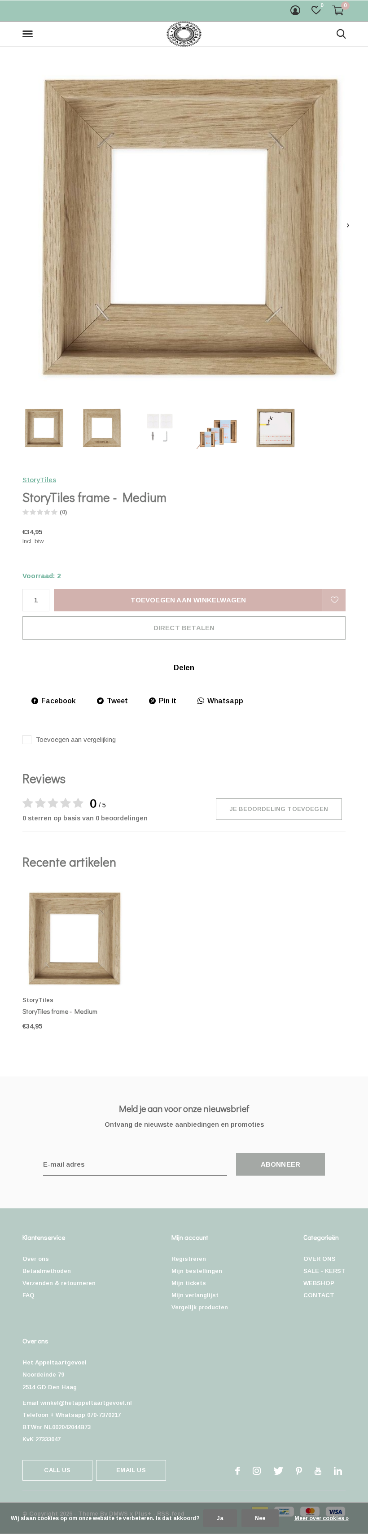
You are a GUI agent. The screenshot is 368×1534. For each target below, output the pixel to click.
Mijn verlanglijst (195, 1295)
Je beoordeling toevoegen (279, 809)
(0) (63, 512)
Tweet (117, 701)
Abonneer (281, 1164)
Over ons (35, 1258)
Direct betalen (184, 628)
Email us (130, 1470)
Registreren (188, 1258)
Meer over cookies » (321, 1518)
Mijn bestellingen (196, 1271)
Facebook (58, 701)
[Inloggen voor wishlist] (334, 600)
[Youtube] (318, 1471)
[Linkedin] (338, 1471)
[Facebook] (237, 1471)
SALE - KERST (324, 1271)
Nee (260, 1518)
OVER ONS (319, 1258)
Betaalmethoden (46, 1271)
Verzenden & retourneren (59, 1283)
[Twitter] (278, 1471)
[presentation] (348, 225)
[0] (338, 10)
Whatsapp (225, 701)
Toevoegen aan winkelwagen (188, 600)
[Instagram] (257, 1471)
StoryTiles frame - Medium (59, 1011)
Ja (220, 1518)
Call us (57, 1470)
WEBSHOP (318, 1283)
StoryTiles (39, 480)
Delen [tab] (184, 667)
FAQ (28, 1295)
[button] (29, 34)
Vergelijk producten (199, 1307)
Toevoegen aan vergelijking (76, 739)
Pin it (167, 701)
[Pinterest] (299, 1471)
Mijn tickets (188, 1283)
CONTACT (318, 1295)
